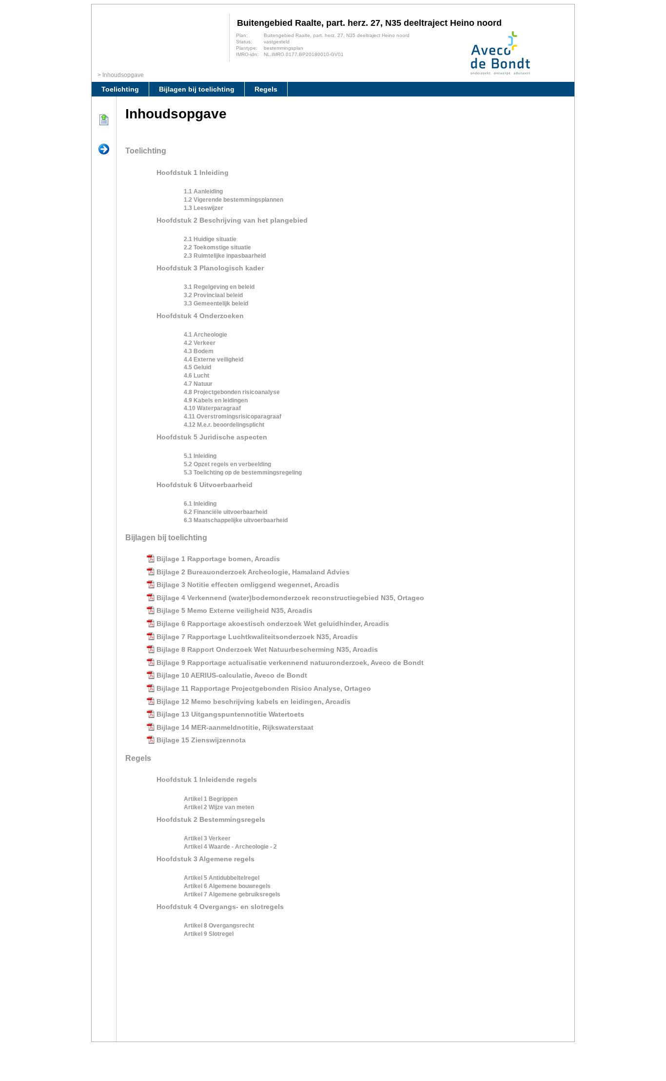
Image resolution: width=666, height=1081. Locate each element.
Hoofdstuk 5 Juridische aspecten (212, 437)
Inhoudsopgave (123, 75)
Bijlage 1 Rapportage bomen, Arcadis (218, 559)
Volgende (104, 149)
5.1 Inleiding (200, 456)
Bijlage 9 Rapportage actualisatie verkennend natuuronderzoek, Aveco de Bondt (290, 662)
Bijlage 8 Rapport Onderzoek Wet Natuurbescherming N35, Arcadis (267, 649)
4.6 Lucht (196, 375)
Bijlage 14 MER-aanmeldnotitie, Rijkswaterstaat (235, 727)
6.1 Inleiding (200, 503)
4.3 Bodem (199, 351)
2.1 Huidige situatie (210, 239)
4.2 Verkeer (199, 343)
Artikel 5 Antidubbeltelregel (221, 877)
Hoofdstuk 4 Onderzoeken (200, 316)
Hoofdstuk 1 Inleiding (193, 172)
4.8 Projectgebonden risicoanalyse (232, 392)
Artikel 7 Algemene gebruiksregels (232, 894)
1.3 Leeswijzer (203, 208)
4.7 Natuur (198, 383)
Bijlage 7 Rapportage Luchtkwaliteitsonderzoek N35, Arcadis (257, 637)
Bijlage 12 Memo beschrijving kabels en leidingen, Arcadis (254, 701)
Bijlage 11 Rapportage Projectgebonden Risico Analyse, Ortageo (264, 688)
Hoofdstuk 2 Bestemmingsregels (211, 819)
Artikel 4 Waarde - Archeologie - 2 (230, 846)
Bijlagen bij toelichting (197, 89)
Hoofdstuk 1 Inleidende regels (207, 779)
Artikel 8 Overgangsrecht (219, 925)
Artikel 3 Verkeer (207, 838)
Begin (104, 120)
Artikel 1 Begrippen (210, 799)
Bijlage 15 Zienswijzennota (201, 740)
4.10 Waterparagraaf (212, 408)
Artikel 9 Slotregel (209, 933)
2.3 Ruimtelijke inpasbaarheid (225, 255)
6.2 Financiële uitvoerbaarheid (225, 512)
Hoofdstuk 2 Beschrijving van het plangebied (232, 220)
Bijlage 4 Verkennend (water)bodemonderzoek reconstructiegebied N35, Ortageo (290, 598)
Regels (266, 89)
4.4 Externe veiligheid (213, 359)
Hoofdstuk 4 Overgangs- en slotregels (220, 906)
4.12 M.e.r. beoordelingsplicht (224, 424)
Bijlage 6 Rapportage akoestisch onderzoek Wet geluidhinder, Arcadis (273, 623)
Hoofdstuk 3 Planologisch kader (210, 268)
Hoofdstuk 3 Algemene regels (206, 859)
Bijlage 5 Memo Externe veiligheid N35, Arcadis (235, 610)
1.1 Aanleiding (203, 191)
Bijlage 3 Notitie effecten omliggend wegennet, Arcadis (248, 584)
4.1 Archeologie (205, 334)
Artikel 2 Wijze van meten (219, 807)
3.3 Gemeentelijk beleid (216, 303)
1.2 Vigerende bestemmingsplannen (233, 199)
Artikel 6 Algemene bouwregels (227, 886)
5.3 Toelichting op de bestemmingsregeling (243, 472)
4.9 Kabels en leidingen (216, 400)
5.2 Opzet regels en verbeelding (227, 464)
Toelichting (120, 89)
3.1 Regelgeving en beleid (219, 287)
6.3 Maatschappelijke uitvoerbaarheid (236, 520)
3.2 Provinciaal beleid (213, 295)
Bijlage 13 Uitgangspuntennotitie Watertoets (230, 714)
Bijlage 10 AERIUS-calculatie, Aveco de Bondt (232, 675)
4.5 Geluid (197, 367)
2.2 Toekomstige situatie (217, 247)
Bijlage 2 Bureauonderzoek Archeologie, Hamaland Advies (253, 572)
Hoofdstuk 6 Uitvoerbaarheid (205, 485)
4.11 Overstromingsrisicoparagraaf (232, 416)
